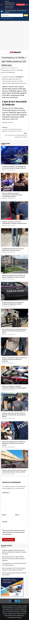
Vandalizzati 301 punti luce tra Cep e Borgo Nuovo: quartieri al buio (13, 249)
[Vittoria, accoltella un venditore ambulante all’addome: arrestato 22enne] (14, 375)
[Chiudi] (3, 4)
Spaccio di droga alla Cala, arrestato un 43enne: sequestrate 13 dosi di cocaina (13, 276)
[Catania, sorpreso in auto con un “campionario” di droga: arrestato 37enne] (14, 210)
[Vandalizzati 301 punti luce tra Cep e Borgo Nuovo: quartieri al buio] (14, 237)
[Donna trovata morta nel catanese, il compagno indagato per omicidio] (14, 291)
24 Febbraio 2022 (13, 68)
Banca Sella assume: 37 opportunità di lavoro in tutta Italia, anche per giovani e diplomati (13, 558)
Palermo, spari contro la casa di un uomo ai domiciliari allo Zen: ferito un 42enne (14, 471)
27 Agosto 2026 (12, 279)
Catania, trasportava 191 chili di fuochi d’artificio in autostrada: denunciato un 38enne (14, 414)
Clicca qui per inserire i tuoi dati (7, 18)
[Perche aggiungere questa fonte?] (27, 5)
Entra (26, 15)
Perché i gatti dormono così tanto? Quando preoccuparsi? (14, 573)
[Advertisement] (14, 35)
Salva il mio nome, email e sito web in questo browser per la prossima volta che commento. (13, 532)
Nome (4, 515)
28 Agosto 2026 (12, 198)
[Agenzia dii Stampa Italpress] (12, 587)
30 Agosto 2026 (12, 169)
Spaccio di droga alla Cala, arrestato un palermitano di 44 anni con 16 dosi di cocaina (13, 443)
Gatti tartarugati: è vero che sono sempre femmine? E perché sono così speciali (14, 569)
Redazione (5, 68)
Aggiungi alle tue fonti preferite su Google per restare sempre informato (10, 4)
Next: (16, 135)
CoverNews (10, 617)
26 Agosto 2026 (12, 334)
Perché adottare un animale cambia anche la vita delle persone (14, 564)
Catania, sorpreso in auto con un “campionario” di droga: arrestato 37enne (14, 222)
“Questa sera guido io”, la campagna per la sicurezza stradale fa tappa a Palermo (14, 167)
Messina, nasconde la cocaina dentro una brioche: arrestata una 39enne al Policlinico (14, 359)
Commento (6, 492)
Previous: (12, 129)
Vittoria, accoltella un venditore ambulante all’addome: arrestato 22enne (14, 387)
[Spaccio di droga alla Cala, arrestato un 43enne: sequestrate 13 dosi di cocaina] (14, 264)
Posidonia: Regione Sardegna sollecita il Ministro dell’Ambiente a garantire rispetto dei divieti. (14, 552)
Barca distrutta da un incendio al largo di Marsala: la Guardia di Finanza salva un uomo (14, 330)
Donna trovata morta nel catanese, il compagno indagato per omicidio (13, 303)
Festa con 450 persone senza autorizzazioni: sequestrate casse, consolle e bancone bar (12, 194)
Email (17, 515)
